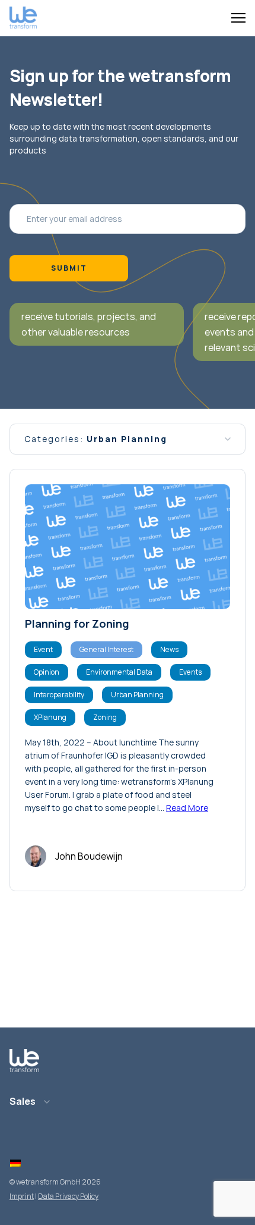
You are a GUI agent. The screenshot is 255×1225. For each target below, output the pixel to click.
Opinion (46, 672)
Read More (187, 807)
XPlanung (50, 717)
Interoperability (59, 695)
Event (43, 649)
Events (190, 672)
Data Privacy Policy (68, 1196)
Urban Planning (137, 695)
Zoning (105, 717)
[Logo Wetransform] (23, 18)
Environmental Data (119, 672)
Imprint (21, 1196)
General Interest (106, 649)
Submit (69, 268)
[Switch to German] (15, 1164)
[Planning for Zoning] (127, 546)
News (169, 649)
